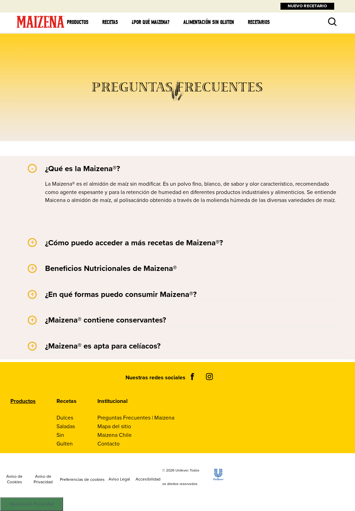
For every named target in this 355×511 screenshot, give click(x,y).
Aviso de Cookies (14, 479)
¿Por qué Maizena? (151, 22)
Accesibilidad (148, 479)
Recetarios (259, 22)
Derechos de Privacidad (32, 504)
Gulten (65, 444)
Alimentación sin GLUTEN (208, 22)
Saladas (66, 426)
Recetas (110, 22)
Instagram (209, 376)
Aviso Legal (119, 479)
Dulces (65, 418)
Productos (77, 22)
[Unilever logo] (218, 478)
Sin (60, 435)
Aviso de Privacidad (43, 479)
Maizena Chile (114, 435)
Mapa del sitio (114, 426)
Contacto (108, 444)
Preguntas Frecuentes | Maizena (135, 418)
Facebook (192, 376)
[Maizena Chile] (41, 28)
